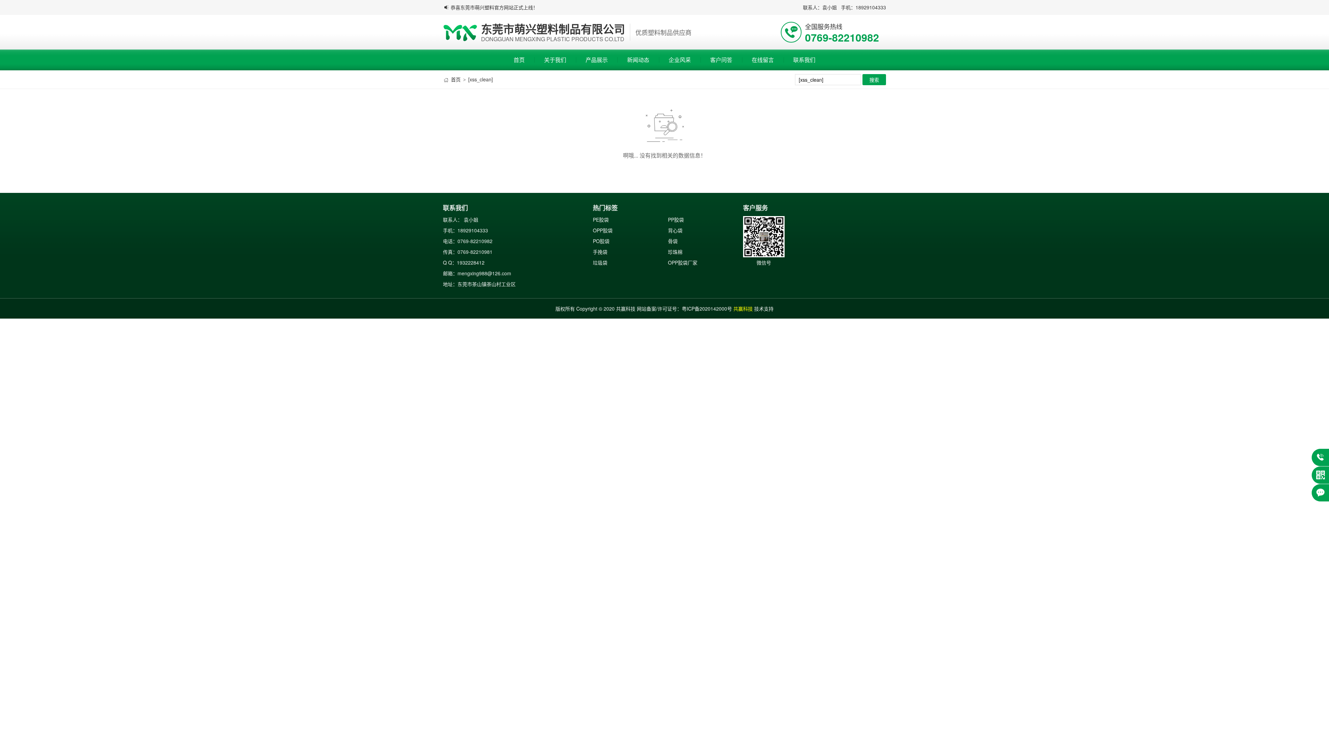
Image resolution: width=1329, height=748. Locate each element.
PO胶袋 (601, 241)
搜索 (874, 79)
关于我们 (555, 60)
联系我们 (804, 60)
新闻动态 (638, 60)
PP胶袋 (676, 219)
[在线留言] (1320, 492)
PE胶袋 (601, 219)
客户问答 (721, 60)
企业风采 (680, 60)
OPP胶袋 (603, 230)
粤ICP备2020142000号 (707, 308)
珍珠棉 (675, 251)
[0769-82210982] (1320, 457)
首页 (519, 60)
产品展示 (597, 60)
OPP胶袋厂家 (682, 262)
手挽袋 (600, 251)
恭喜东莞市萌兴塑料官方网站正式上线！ (494, 7)
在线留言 (763, 60)
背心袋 (675, 230)
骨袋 (673, 241)
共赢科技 (743, 308)
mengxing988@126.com (484, 273)
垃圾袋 (600, 262)
